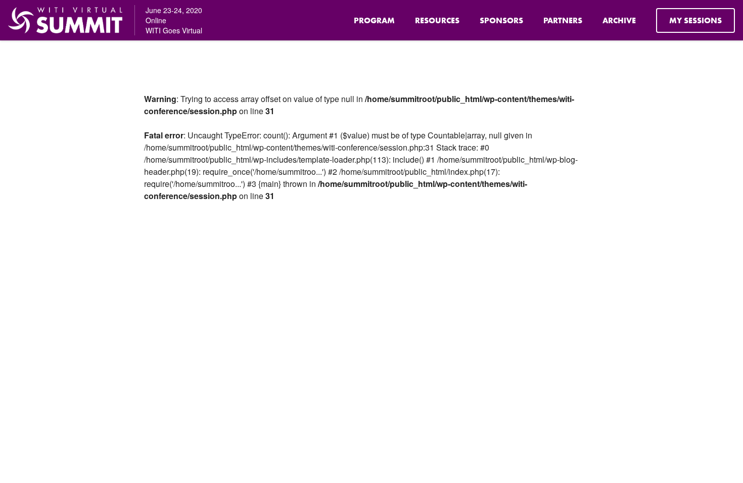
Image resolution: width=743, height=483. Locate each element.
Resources (437, 20)
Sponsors (501, 20)
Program (374, 20)
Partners (562, 20)
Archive (619, 20)
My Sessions (695, 20)
